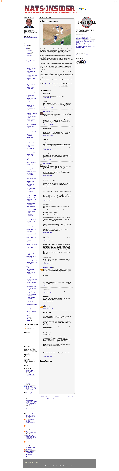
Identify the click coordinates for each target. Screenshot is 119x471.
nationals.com (29, 407)
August (28, 57)
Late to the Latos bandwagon (30, 250)
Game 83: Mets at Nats (31, 282)
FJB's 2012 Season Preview (31, 432)
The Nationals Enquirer (31, 456)
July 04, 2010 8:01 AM (47, 159)
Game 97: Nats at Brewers (30, 146)
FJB (26, 431)
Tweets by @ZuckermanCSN (82, 54)
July (28, 58)
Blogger (72, 465)
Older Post (70, 396)
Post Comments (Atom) (50, 398)
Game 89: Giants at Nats (31, 229)
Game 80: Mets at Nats (31, 311)
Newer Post (43, 396)
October (28, 53)
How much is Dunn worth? (32, 260)
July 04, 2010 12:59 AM (48, 135)
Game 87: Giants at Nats (31, 247)
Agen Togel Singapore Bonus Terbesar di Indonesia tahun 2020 (31, 382)
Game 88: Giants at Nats (31, 237)
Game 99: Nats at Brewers (30, 141)
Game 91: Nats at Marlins (32, 201)
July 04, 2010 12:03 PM (48, 285)
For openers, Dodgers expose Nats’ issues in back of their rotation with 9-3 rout (31, 396)
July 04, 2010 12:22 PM (48, 308)
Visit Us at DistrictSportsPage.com (30, 422)
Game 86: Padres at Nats (32, 259)
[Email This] (62, 86)
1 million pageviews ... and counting (31, 215)
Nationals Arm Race (30, 374)
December (29, 50)
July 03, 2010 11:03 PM (48, 107)
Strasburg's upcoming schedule (31, 309)
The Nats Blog (29, 454)
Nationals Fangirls (30, 379)
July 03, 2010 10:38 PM (48, 97)
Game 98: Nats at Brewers (30, 143)
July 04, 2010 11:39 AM (48, 277)
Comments (28, 328)
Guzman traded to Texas (31, 81)
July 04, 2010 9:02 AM (47, 232)
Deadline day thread (30, 73)
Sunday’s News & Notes (30, 371)
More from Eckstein (30, 191)
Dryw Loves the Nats (47, 267)
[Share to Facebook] (66, 86)
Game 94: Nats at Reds (31, 171)
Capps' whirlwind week (31, 206)
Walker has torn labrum (31, 124)
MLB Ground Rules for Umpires (49, 355)
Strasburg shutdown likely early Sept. (32, 263)
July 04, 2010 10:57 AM (48, 263)
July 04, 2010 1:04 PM (47, 328)
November (29, 52)
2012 (27, 45)
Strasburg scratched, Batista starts (31, 120)
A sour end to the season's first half (31, 227)
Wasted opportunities (31, 197)
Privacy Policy (35, 462)
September (29, 55)
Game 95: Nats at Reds (31, 162)
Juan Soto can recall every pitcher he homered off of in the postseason (83, 38)
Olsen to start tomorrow (31, 103)
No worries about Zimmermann (30, 122)
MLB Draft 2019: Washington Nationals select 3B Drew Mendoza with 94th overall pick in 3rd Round (31, 403)
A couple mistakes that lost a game (31, 295)
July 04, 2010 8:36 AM (47, 186)
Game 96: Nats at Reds (31, 152)
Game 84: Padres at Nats (32, 275)
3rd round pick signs (31, 251)
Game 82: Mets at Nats (31, 292)
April (28, 317)
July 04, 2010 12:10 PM (48, 292)
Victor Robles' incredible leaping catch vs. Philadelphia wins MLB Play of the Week (84, 44)
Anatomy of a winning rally (32, 304)
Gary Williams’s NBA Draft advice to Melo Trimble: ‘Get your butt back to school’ (31, 415)
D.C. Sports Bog (29, 413)
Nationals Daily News (30, 447)
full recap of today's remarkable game (53, 83)
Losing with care (30, 164)
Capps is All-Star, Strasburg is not (30, 285)
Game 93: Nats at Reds (31, 186)
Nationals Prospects (30, 370)
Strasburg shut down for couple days (31, 106)
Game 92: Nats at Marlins (32, 195)
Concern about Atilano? (31, 208)
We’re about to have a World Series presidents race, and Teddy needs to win (31, 388)
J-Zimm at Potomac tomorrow (30, 302)
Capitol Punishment (30, 425)
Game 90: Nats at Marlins (32, 209)
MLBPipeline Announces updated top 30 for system (30, 376)
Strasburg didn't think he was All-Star (31, 273)
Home (57, 396)
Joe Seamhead (46, 163)
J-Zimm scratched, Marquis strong (30, 185)
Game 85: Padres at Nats (32, 265)
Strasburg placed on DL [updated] (31, 99)
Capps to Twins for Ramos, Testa (30, 88)
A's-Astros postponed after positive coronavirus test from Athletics (83, 50)
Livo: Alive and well (30, 148)
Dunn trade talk (30, 82)
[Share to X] (64, 86)
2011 (27, 47)
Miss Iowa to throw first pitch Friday (31, 93)
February (29, 320)
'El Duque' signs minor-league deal (31, 298)
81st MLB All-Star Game (31, 219)
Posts (27, 326)
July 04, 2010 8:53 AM (47, 200)
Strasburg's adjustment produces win (31, 240)
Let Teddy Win (29, 386)
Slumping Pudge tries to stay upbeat (31, 177)
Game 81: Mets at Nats (31, 300)
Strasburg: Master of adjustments (31, 204)
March (28, 318)
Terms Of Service (27, 462)
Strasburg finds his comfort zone (30, 155)
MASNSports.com (29, 435)
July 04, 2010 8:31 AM (47, 175)
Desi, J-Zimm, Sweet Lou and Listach (32, 169)
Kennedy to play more (31, 291)
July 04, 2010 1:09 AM (47, 149)
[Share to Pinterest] (67, 86)
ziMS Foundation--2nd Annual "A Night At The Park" (31, 443)
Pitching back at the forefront (31, 102)
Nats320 (27, 441)
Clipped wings (29, 231)
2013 (27, 43)
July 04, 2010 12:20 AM (48, 124)
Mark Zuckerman (46, 111)
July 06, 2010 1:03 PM (47, 356)
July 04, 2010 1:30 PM (47, 347)
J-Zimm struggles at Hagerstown (31, 135)
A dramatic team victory (31, 286)
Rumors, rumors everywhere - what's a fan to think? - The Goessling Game (31, 437)
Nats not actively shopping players (30, 174)
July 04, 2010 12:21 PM (48, 301)
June (28, 313)
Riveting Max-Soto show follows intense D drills (30, 409)
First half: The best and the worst (31, 225)
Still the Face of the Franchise (30, 270)
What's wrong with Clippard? (30, 267)
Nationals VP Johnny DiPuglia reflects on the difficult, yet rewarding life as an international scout (85, 41)
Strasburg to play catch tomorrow (31, 69)
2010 (27, 48)
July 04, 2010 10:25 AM (48, 240)
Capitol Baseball (29, 449)
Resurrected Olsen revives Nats (30, 91)
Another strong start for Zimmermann (31, 257)
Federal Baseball (29, 400)
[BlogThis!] (63, 86)
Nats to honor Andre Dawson (30, 130)
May (28, 315)
